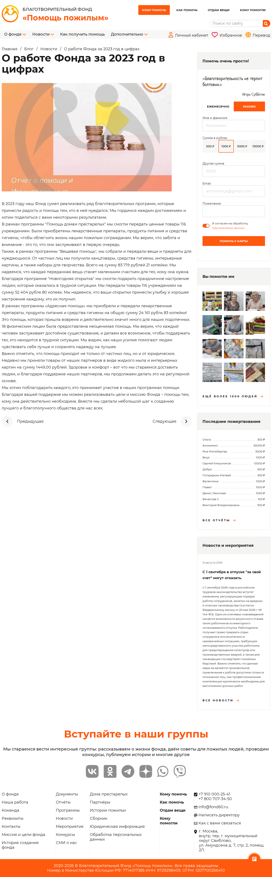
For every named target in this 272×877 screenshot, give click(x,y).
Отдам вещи (219, 10)
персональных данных (228, 228)
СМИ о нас (66, 842)
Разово (249, 106)
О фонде (10, 794)
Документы (67, 794)
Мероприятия (70, 826)
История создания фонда (20, 845)
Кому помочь (154, 10)
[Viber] (179, 771)
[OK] (110, 771)
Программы (68, 810)
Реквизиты (12, 818)
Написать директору (219, 815)
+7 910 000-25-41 (214, 794)
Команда (10, 810)
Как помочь (186, 10)
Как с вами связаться (219, 823)
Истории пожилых (108, 810)
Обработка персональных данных (116, 837)
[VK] (92, 771)
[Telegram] (128, 771)
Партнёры (100, 802)
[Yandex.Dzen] (145, 771)
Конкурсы (65, 834)
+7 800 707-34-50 (215, 799)
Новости (64, 818)
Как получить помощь (82, 34)
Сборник (98, 818)
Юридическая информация (117, 826)
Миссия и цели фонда (23, 834)
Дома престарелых (109, 794)
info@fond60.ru (213, 807)
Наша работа (15, 802)
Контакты (11, 826)
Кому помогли (253, 10)
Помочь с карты (234, 241)
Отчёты (63, 802)
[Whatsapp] (163, 771)
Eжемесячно (218, 106)
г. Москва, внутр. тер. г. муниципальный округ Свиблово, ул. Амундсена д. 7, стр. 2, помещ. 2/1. (231, 840)
